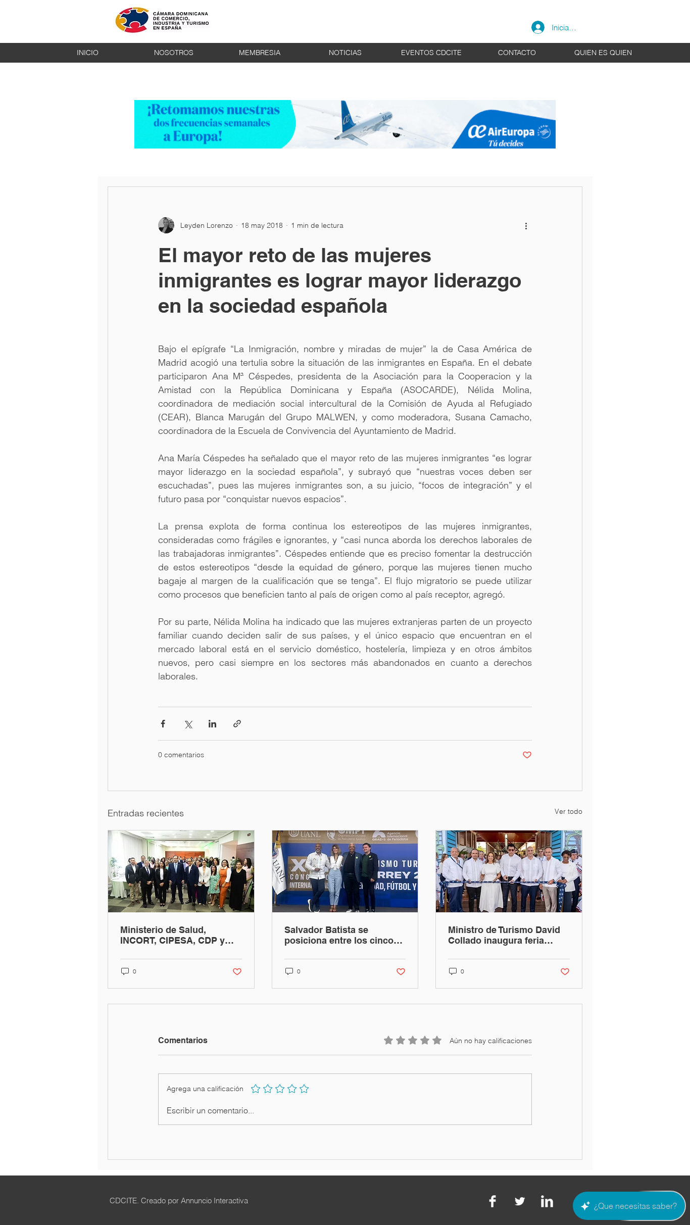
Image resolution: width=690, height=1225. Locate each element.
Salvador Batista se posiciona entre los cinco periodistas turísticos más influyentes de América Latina (340, 935)
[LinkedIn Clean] (547, 1201)
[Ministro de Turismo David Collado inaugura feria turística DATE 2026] (509, 871)
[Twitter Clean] (520, 1201)
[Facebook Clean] (492, 1201)
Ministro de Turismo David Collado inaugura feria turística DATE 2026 (504, 935)
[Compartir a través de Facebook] (163, 723)
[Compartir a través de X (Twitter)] (187, 723)
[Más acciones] (526, 225)
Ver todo (568, 811)
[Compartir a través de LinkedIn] (212, 723)
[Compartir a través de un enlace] (237, 723)
